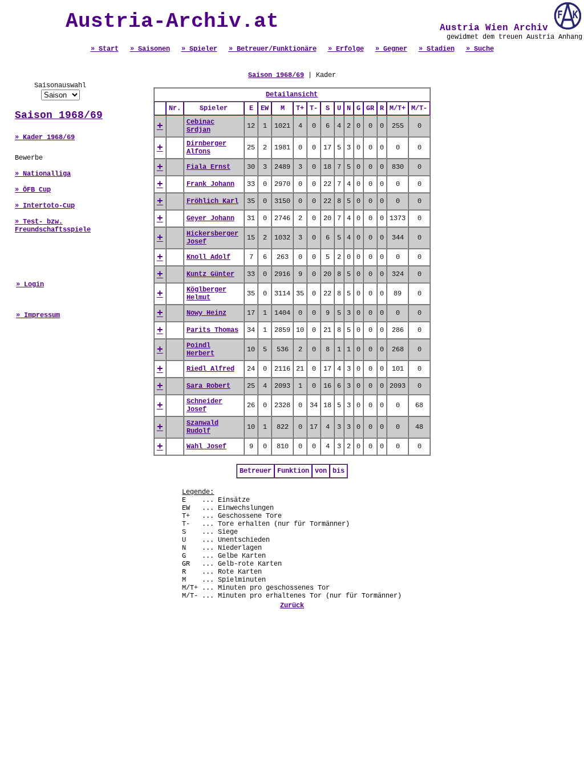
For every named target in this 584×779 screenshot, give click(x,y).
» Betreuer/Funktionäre (273, 49)
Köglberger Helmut (206, 294)
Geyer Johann (210, 218)
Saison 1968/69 (59, 115)
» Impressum (38, 315)
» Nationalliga (43, 174)
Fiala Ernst (208, 167)
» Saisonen (150, 49)
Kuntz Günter (210, 274)
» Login (30, 285)
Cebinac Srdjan (200, 126)
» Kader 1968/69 (45, 137)
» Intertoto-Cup (45, 206)
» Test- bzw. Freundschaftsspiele (53, 226)
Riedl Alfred (210, 369)
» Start (105, 49)
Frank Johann (210, 184)
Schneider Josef (204, 405)
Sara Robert (208, 386)
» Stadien (437, 49)
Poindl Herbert (200, 350)
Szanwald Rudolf (202, 427)
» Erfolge (346, 49)
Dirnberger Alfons (206, 148)
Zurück (292, 606)
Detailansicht (292, 95)
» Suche (480, 49)
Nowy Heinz (206, 313)
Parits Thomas (212, 330)
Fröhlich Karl (212, 201)
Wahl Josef (206, 447)
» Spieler (199, 49)
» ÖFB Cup (33, 190)
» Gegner (391, 49)
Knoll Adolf (208, 257)
